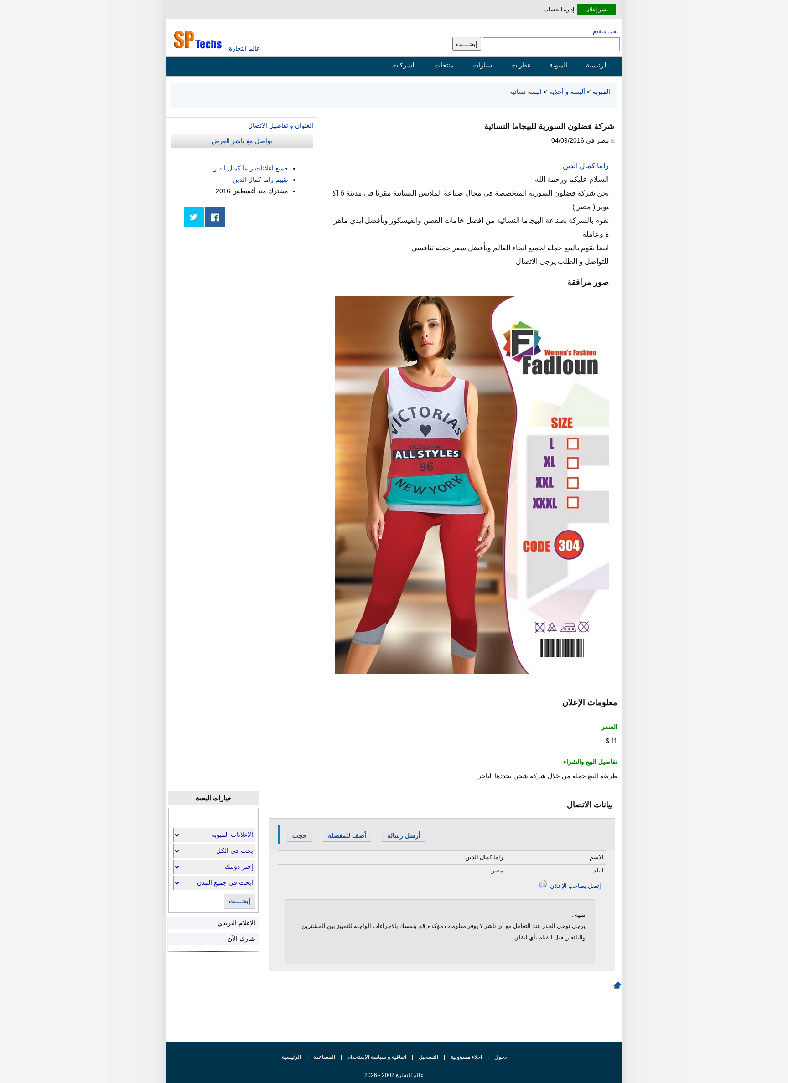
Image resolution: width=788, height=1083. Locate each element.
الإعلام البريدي (236, 923)
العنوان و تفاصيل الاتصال (280, 125)
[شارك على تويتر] (194, 217)
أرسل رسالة (403, 835)
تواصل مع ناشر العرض (242, 140)
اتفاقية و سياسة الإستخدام (376, 1057)
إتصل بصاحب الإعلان (574, 885)
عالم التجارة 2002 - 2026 (394, 1075)
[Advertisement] (244, 297)
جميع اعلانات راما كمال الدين (250, 168)
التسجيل (428, 1057)
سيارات (482, 65)
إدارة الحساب (559, 9)
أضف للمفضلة (347, 835)
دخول (500, 1057)
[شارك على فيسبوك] (215, 217)
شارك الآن (241, 938)
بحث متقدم (605, 31)
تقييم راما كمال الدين (260, 179)
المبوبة (558, 65)
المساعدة (324, 1057)
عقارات (521, 65)
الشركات (404, 65)
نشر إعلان (596, 9)
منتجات (444, 65)
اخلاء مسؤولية (466, 1057)
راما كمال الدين (586, 166)
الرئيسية (597, 65)
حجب (299, 835)
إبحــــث (239, 900)
